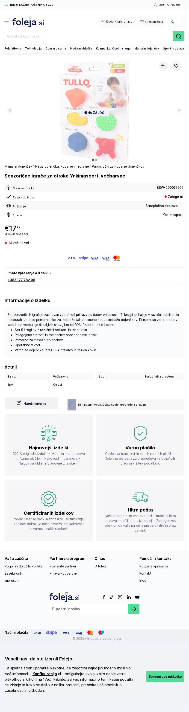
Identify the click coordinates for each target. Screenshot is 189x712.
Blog (142, 580)
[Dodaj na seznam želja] (176, 65)
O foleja (100, 566)
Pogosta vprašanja (153, 566)
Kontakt (145, 573)
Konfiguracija (44, 674)
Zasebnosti (13, 573)
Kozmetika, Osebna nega (113, 48)
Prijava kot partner (64, 573)
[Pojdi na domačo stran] (28, 21)
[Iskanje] (178, 36)
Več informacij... (18, 673)
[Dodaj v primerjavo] (163, 65)
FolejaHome (13, 48)
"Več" (47, 679)
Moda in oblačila (81, 48)
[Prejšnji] (10, 110)
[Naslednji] (179, 110)
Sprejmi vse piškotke (165, 676)
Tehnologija (33, 48)
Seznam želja (154, 21)
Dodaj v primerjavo (119, 21)
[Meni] (8, 20)
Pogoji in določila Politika (24, 566)
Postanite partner (63, 566)
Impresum (12, 580)
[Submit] (133, 609)
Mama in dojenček (146, 48)
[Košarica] (182, 22)
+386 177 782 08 (21, 280)
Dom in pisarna (55, 48)
